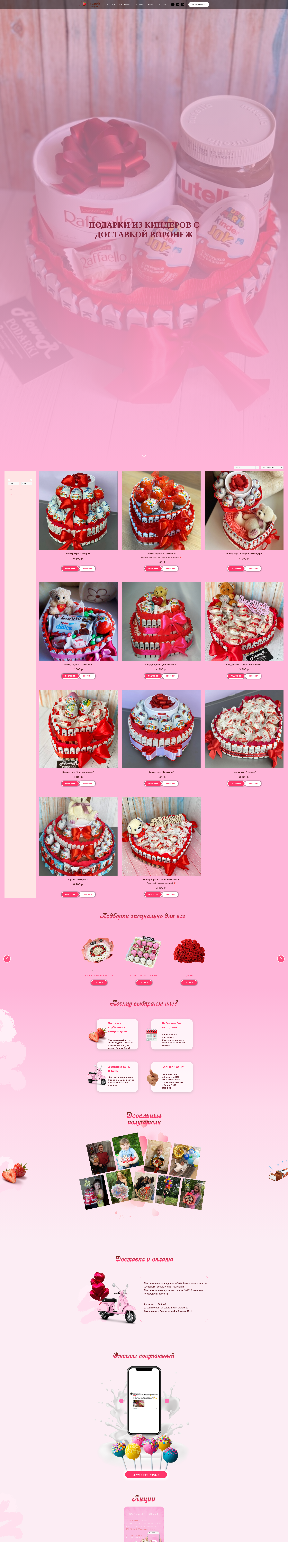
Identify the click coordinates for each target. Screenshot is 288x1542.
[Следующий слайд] (281, 959)
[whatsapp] (182, 4)
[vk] (172, 4)
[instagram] (177, 4)
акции (150, 4)
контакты (161, 4)
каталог (111, 4)
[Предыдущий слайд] (7, 959)
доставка (139, 4)
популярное (125, 4)
